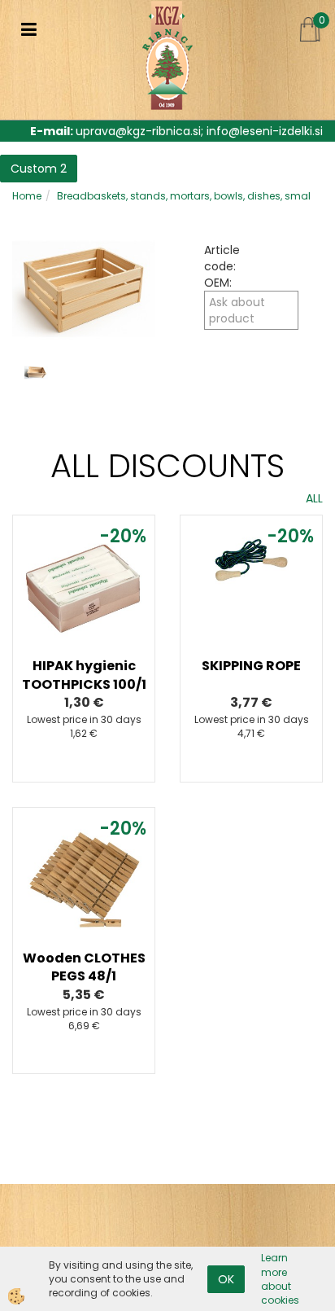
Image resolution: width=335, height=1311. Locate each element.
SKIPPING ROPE (251, 665)
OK (226, 1279)
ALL (314, 498)
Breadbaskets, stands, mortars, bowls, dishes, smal (184, 196)
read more (83, 610)
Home (26, 196)
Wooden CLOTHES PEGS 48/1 (84, 967)
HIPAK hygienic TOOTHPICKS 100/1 (84, 675)
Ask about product (237, 310)
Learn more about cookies (280, 1278)
